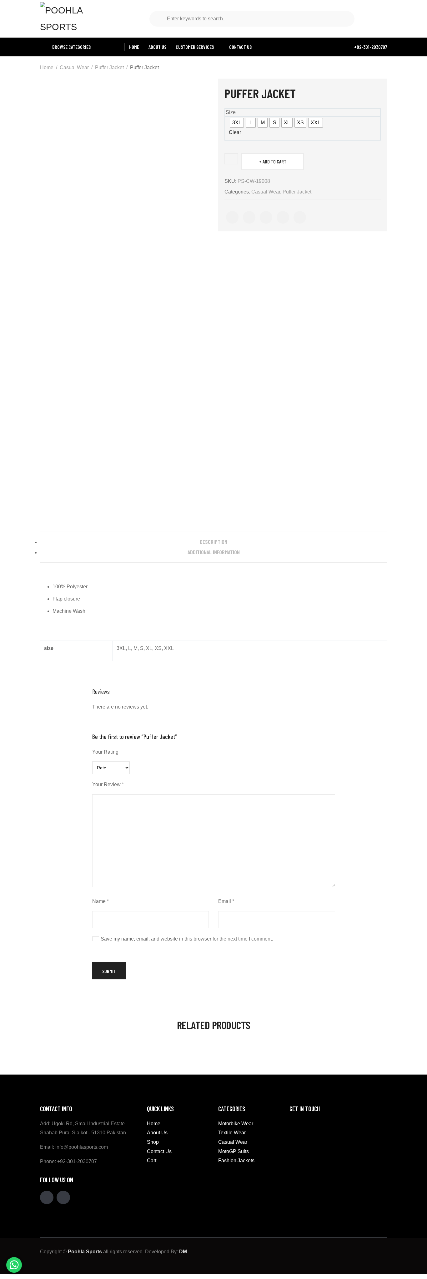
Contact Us (159, 1151)
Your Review (108, 784)
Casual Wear (74, 67)
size (231, 112)
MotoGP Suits (233, 1151)
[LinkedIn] (300, 217)
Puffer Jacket (109, 67)
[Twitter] (249, 217)
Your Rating (105, 752)
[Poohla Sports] (71, 18)
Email (226, 901)
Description (213, 541)
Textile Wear (232, 1132)
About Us (157, 1132)
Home (46, 67)
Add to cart (274, 161)
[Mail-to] (63, 1197)
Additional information (214, 552)
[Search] (160, 18)
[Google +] (283, 217)
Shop (153, 1142)
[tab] (213, 542)
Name (100, 901)
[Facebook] (232, 217)
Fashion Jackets (236, 1160)
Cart (151, 1160)
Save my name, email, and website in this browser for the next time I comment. (187, 938)
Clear (235, 132)
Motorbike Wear (235, 1123)
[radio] (237, 122)
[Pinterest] (266, 217)
